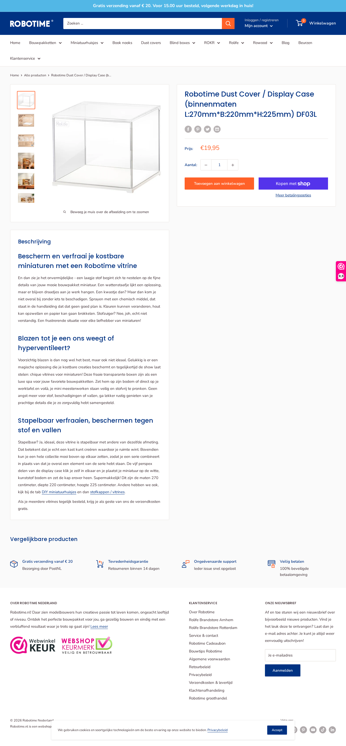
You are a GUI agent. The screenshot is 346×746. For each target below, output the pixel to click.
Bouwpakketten (42, 42)
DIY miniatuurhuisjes (59, 491)
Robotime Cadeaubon (207, 643)
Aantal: (191, 165)
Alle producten (35, 75)
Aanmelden (283, 670)
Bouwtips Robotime (205, 651)
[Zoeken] (228, 23)
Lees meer (99, 626)
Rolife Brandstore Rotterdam (213, 627)
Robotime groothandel (208, 698)
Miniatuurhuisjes (84, 42)
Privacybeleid (200, 674)
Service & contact (203, 635)
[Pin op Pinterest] (197, 128)
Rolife (234, 42)
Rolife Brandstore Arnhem (211, 619)
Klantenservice (22, 58)
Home (15, 42)
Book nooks (122, 42)
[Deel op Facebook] (188, 128)
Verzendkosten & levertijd (211, 682)
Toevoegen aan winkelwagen (219, 183)
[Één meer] (232, 165)
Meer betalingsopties (293, 195)
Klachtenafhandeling (206, 690)
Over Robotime (202, 612)
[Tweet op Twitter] (207, 128)
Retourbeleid (199, 666)
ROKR (209, 42)
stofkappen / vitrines (107, 491)
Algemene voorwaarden (209, 659)
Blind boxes (180, 42)
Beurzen (305, 42)
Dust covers (151, 42)
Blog (286, 42)
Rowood (260, 42)
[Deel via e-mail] (217, 128)
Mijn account (257, 25)
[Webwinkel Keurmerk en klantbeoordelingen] (32, 645)
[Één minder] (206, 165)
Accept (277, 730)
